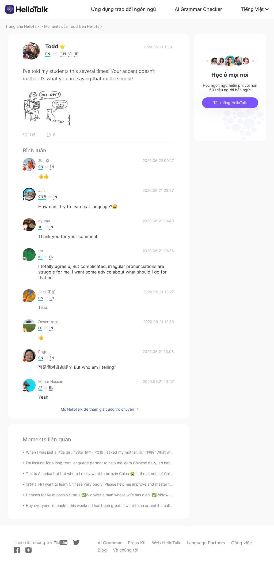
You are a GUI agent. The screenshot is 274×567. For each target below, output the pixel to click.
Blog (102, 550)
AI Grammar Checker (198, 9)
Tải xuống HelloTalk (230, 102)
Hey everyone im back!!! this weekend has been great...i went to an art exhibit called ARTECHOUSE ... (115, 505)
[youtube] (60, 542)
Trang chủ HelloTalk (23, 26)
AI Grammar (110, 542)
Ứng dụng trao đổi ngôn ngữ (123, 9)
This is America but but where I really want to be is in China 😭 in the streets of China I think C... (109, 473)
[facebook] (17, 550)
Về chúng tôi (125, 550)
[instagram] (28, 550)
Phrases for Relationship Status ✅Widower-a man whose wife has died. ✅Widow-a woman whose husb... (118, 495)
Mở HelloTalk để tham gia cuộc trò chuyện (97, 409)
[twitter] (76, 542)
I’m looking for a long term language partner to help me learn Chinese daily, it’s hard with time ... (109, 463)
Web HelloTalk (166, 542)
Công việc (241, 542)
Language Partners (206, 542)
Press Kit (137, 542)
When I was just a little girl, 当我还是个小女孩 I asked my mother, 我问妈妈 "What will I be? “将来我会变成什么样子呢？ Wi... (132, 452)
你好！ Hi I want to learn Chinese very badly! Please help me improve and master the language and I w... (117, 484)
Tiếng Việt (252, 9)
